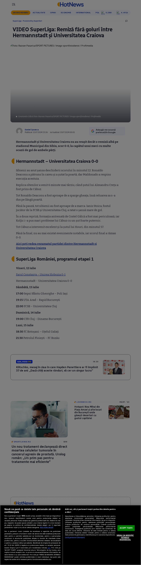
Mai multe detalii (46, 527)
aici (49, 548)
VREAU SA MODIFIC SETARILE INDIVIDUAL (125, 537)
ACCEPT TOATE (126, 528)
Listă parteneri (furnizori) (75, 537)
